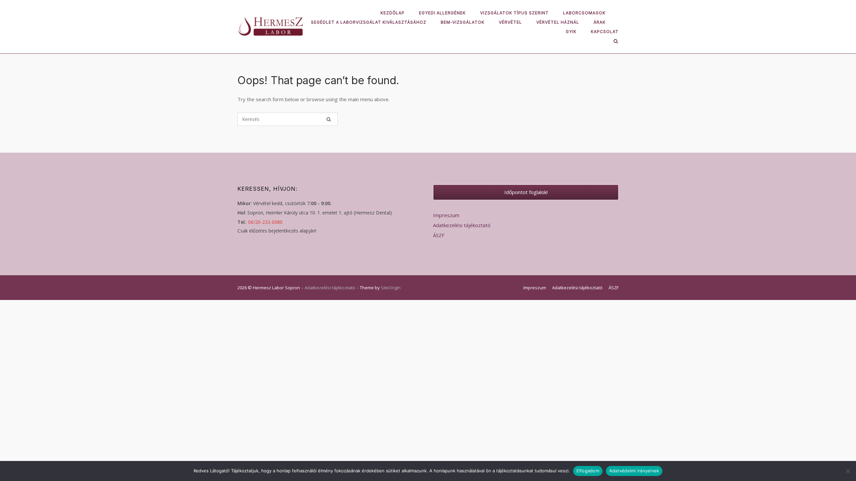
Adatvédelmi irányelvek (634, 470)
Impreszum (446, 215)
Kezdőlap (393, 12)
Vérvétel (510, 22)
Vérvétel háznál (557, 22)
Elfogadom (587, 470)
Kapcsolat (605, 31)
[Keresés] (329, 119)
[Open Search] (616, 42)
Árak (600, 22)
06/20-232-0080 (265, 222)
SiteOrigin (391, 288)
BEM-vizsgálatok (463, 22)
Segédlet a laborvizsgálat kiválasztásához (368, 22)
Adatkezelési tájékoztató (462, 225)
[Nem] (847, 471)
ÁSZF (438, 235)
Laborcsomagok (584, 12)
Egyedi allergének (442, 12)
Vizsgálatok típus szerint (514, 12)
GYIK (571, 31)
